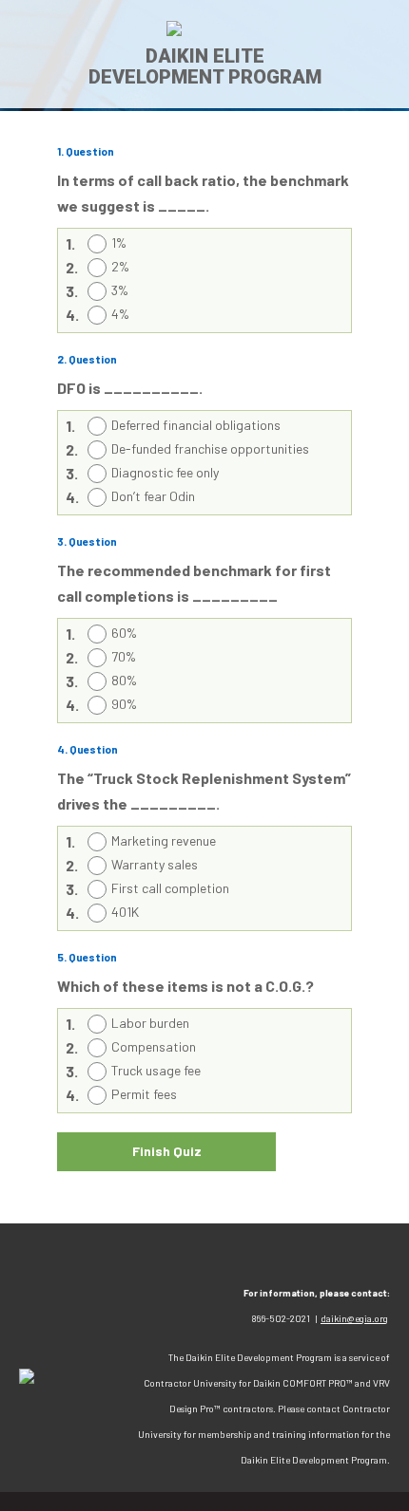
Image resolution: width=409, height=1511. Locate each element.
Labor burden (150, 1023)
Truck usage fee (156, 1070)
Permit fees (144, 1094)
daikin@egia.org (354, 1318)
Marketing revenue (163, 840)
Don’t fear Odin (153, 496)
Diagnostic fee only (165, 472)
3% (119, 290)
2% (120, 266)
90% (124, 704)
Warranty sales (154, 864)
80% (124, 680)
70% (123, 656)
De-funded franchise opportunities (210, 448)
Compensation (153, 1046)
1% (119, 242)
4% (120, 314)
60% (124, 633)
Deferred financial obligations (196, 425)
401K (125, 912)
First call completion (170, 888)
